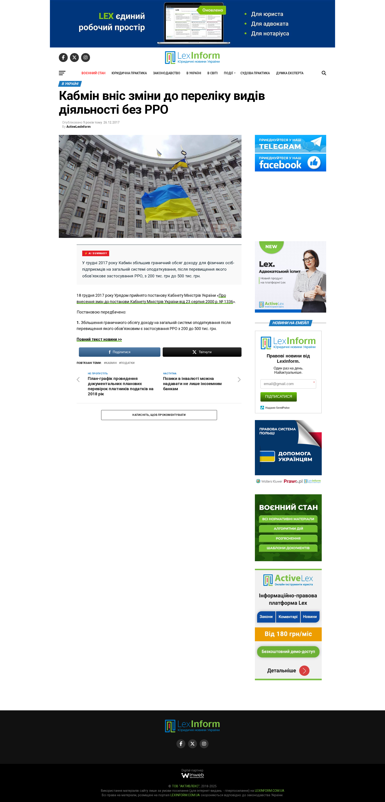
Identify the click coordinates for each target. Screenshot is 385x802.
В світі (212, 73)
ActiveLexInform (78, 126)
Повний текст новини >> (99, 339)
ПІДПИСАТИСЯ (278, 396)
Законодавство (166, 73)
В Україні (193, 73)
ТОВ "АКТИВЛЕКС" (186, 786)
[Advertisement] (290, 207)
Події (228, 73)
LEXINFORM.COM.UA (269, 791)
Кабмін (111, 363)
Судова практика (255, 73)
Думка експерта (289, 73)
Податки (128, 363)
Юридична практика (129, 73)
